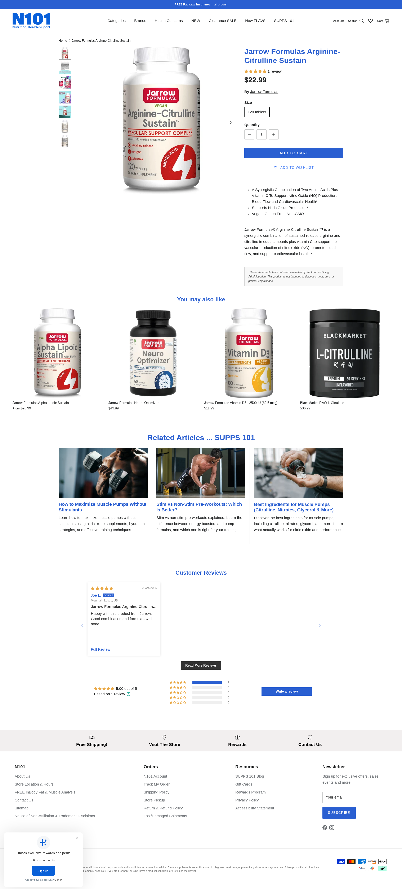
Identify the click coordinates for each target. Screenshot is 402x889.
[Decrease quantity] (249, 134)
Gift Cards (243, 784)
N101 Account (155, 776)
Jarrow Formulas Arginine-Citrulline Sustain (101, 40)
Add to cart (294, 153)
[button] (256, 71)
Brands (140, 21)
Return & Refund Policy (163, 808)
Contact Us (24, 800)
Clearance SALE (223, 21)
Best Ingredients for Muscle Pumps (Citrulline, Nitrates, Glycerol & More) (294, 507)
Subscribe (339, 812)
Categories (116, 21)
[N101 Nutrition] (31, 21)
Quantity (252, 125)
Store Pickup (154, 800)
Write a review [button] (287, 691)
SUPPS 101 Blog (249, 776)
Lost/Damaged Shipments (165, 816)
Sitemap (21, 808)
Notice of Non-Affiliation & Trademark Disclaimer (55, 816)
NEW (195, 21)
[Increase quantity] (274, 134)
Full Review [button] (100, 649)
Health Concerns (169, 21)
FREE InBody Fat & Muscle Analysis (45, 792)
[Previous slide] (82, 625)
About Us (22, 776)
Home (63, 40)
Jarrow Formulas (264, 92)
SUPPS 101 (284, 21)
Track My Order (157, 784)
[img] (102, 588)
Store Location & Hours (34, 784)
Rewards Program (250, 792)
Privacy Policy (247, 800)
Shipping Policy (156, 792)
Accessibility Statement (254, 808)
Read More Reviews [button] (201, 665)
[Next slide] (320, 625)
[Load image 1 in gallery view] (161, 120)
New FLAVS (255, 21)
